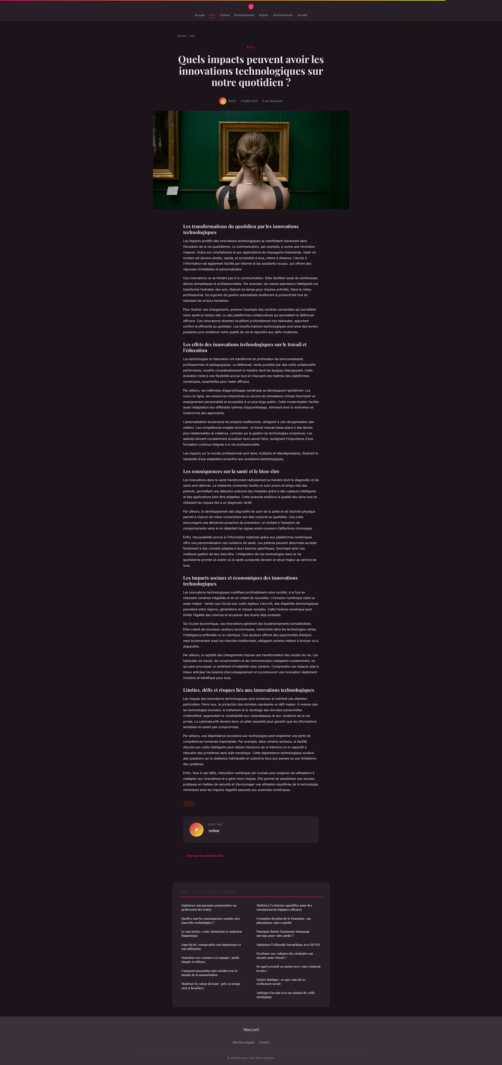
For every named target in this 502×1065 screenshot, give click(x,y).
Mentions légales (243, 1042)
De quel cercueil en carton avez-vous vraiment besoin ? (288, 968)
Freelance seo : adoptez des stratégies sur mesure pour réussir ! (284, 955)
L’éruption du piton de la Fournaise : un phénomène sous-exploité (283, 920)
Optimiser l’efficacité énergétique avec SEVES (288, 945)
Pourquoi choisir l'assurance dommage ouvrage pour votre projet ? (283, 933)
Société (302, 15)
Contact (264, 1042)
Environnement (283, 15)
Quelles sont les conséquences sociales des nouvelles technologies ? (210, 920)
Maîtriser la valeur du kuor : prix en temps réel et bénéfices (210, 986)
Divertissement (244, 15)
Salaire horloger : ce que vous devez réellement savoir (281, 982)
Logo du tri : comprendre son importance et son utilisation (211, 947)
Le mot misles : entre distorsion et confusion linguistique (211, 933)
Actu (212, 15)
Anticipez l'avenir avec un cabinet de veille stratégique (285, 995)
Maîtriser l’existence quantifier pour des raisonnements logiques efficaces (284, 907)
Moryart (251, 1029)
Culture (225, 15)
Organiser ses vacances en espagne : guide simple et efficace (210, 960)
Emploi (263, 15)
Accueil (200, 15)
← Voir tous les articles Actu (203, 856)
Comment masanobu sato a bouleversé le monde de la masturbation (209, 973)
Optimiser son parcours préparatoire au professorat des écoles (208, 907)
